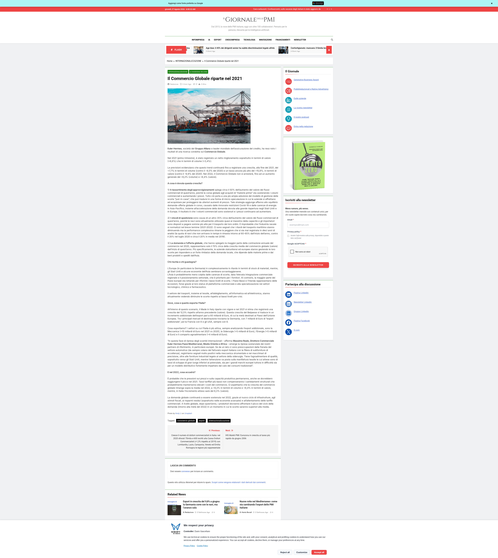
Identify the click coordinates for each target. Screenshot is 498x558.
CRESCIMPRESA (232, 40)
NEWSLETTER (300, 40)
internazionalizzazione (219, 420)
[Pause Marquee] (329, 50)
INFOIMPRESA (198, 40)
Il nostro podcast (301, 117)
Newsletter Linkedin (303, 302)
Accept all (319, 552)
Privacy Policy (189, 546)
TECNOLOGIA (249, 40)
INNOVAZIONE (265, 40)
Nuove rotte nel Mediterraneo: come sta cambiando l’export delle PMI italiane (258, 504)
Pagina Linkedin (301, 293)
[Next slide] (331, 9)
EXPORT (217, 40)
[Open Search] (332, 40)
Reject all (285, 552)
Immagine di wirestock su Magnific (172, 505)
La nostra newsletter (303, 108)
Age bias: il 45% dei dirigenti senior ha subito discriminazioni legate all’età (192, 48)
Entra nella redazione (303, 126)
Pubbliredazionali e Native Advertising (311, 89)
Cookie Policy (202, 546)
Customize (301, 552)
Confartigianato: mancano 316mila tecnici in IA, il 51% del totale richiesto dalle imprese (283, 48)
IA (209, 40)
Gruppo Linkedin (301, 311)
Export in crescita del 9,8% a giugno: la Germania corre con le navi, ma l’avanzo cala (201, 504)
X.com (297, 330)
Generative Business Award (306, 80)
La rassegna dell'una (198, 72)
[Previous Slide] (327, 9)
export (202, 420)
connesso (185, 471)
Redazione (174, 84)
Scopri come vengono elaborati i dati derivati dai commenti (238, 482)
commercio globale (186, 420)
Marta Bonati (247, 512)
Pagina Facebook (302, 321)
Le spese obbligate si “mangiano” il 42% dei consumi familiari (294, 9)
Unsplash (188, 413)
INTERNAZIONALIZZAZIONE (177, 72)
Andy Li (178, 413)
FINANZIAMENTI (283, 40)
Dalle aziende (300, 98)
